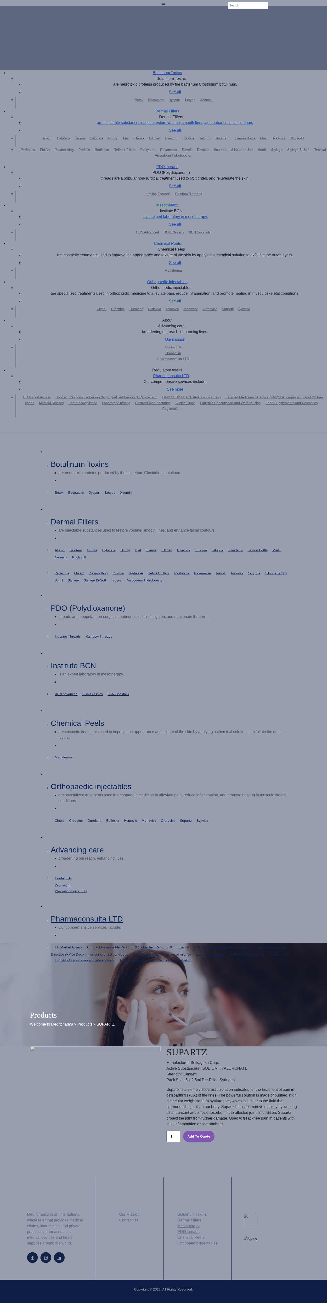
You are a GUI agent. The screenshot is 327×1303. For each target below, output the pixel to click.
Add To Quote (198, 1136)
